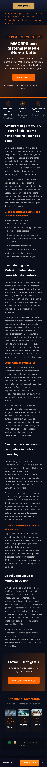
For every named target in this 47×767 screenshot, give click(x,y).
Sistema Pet (18, 17)
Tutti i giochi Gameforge (23, 680)
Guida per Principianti (14, 13)
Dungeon (30, 17)
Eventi (25, 20)
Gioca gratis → (23, 5)
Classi (28, 13)
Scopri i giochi (23, 77)
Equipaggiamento (13, 20)
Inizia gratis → (29, 762)
